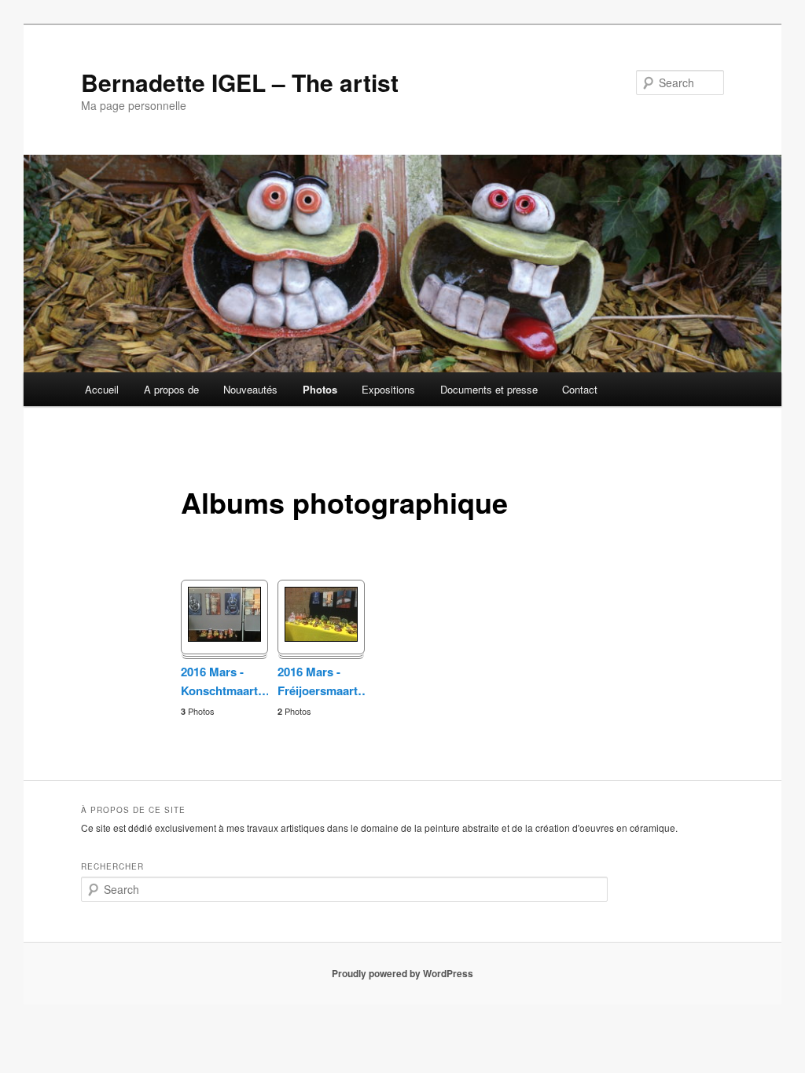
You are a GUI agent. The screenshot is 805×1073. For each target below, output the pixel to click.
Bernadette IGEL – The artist (240, 82)
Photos (320, 389)
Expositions (388, 389)
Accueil (102, 389)
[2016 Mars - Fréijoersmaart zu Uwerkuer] (321, 636)
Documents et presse (489, 389)
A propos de (171, 389)
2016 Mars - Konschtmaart (224, 681)
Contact (579, 389)
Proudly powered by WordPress (402, 973)
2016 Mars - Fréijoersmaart (321, 681)
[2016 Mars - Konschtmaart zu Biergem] (224, 636)
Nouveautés (250, 389)
